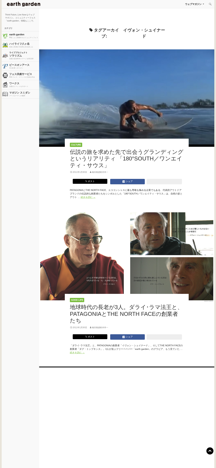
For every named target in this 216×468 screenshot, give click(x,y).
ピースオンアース (19, 66)
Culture (76, 145)
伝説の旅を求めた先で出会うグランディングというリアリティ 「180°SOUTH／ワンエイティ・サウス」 (126, 158)
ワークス (18, 84)
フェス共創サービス (22, 75)
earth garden (23, 35)
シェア (129, 181)
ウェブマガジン (193, 4)
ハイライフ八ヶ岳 (21, 45)
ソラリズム (21, 55)
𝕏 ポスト (90, 181)
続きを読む (88, 197)
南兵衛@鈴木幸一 (100, 172)
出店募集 (109, 461)
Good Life (77, 300)
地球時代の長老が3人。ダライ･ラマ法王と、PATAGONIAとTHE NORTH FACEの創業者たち (126, 314)
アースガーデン (23, 4)
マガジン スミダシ (19, 94)
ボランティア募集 (177, 461)
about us (41, 461)
